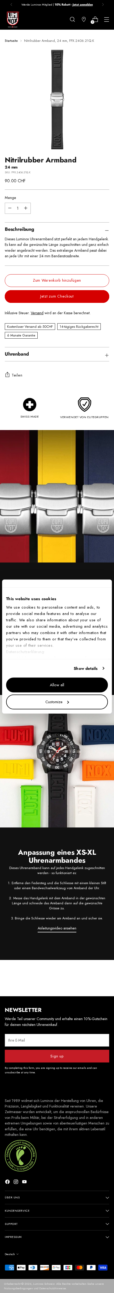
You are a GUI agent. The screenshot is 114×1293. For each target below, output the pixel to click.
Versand (37, 313)
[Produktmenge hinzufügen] (10, 208)
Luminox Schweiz (44, 1284)
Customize (54, 702)
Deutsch (10, 1254)
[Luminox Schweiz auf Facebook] (8, 1182)
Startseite (11, 40)
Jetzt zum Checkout (57, 296)
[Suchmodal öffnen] (72, 19)
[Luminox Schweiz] (13, 20)
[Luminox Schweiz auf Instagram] (16, 1182)
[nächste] (103, 4)
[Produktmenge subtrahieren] (25, 208)
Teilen (17, 375)
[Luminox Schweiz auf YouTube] (25, 1182)
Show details (86, 668)
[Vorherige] (11, 4)
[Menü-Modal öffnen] (106, 19)
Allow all (57, 685)
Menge (10, 197)
